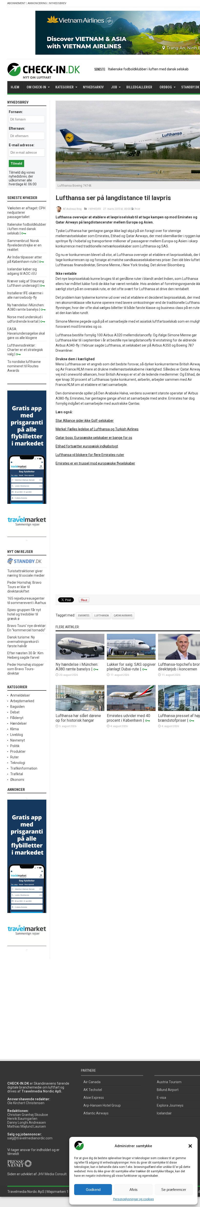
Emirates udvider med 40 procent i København (128, 718)
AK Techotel (92, 1090)
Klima (14, 729)
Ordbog (166, 87)
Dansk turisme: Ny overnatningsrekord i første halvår (23, 641)
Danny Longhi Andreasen (26, 1122)
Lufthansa (101, 615)
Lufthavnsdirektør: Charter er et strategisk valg (25, 349)
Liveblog (16, 735)
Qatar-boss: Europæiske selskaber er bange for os (94, 438)
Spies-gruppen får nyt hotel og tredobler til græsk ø (24, 614)
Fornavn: (16, 112)
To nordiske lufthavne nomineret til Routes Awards (24, 366)
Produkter (18, 751)
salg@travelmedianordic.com (29, 1138)
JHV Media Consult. (52, 1174)
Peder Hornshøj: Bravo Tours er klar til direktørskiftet (24, 587)
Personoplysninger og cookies (133, 1199)
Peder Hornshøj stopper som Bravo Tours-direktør (25, 669)
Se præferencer (173, 1189)
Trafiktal (16, 774)
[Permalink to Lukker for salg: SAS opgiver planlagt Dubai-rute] (131, 658)
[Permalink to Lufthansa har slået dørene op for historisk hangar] (80, 710)
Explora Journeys (170, 1105)
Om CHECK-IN (36, 87)
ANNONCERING (37, 3)
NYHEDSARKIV (93, 87)
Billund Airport (168, 1090)
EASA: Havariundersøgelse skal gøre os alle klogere (26, 333)
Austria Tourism (169, 1082)
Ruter (14, 757)
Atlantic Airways (96, 1113)
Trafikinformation (23, 768)
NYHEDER (95, 209)
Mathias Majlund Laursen (26, 1126)
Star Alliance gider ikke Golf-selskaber (85, 421)
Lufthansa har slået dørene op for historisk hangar (78, 718)
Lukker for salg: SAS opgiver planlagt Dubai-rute (131, 666)
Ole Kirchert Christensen (25, 1103)
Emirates (83, 615)
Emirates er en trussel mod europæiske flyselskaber (95, 463)
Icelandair (164, 1113)
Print (137, 209)
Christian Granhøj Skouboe (27, 1115)
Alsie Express (93, 1098)
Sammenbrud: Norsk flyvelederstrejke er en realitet (24, 245)
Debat (15, 712)
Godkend (93, 1189)
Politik (15, 746)
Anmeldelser (20, 695)
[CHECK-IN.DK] (43, 75)
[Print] (132, 209)
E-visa (161, 1098)
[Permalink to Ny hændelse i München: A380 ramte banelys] (80, 658)
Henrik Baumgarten (22, 1119)
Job (114, 87)
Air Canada (91, 1082)
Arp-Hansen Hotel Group (102, 1105)
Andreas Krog (74, 209)
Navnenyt (17, 740)
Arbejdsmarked (22, 701)
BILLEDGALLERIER (139, 87)
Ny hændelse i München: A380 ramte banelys (77, 666)
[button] (190, 1145)
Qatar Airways (123, 615)
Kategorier (64, 87)
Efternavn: (17, 128)
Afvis (134, 1189)
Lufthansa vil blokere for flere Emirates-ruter (90, 455)
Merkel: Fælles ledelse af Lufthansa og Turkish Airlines (97, 429)
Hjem (15, 87)
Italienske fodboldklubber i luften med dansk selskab (148, 69)
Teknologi (17, 763)
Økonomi (17, 780)
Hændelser (18, 723)
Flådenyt (16, 718)
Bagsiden (17, 707)
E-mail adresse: (21, 145)
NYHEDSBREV (57, 3)
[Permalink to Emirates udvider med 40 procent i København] (131, 710)
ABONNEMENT (16, 3)
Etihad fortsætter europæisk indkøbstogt (87, 446)
